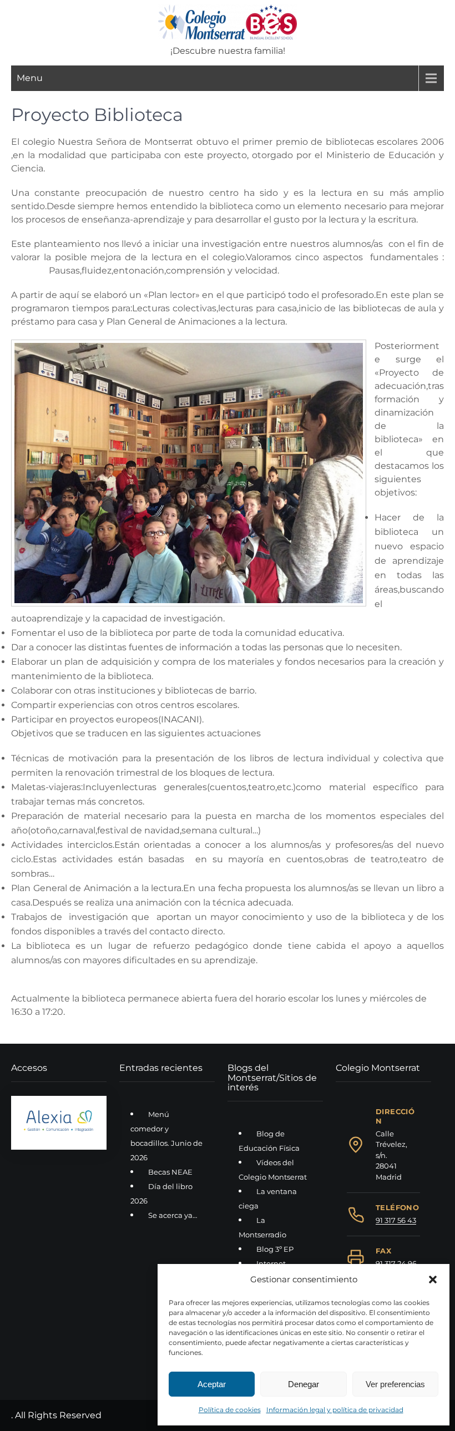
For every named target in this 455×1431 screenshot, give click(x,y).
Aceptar (212, 1384)
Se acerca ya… (172, 1215)
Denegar (303, 1384)
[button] (432, 1279)
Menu (30, 78)
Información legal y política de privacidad (334, 1409)
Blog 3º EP (275, 1249)
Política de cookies (230, 1409)
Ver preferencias (395, 1384)
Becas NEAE (170, 1171)
